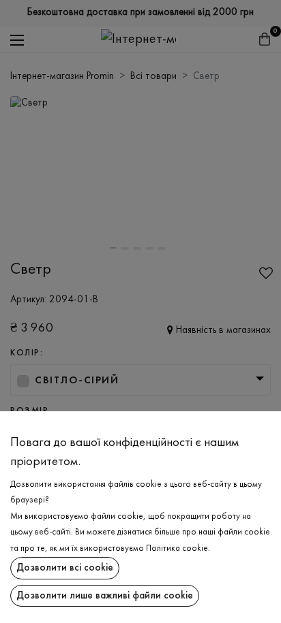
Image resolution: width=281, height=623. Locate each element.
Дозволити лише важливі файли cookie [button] (104, 596)
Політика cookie (177, 549)
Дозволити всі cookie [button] (64, 568)
